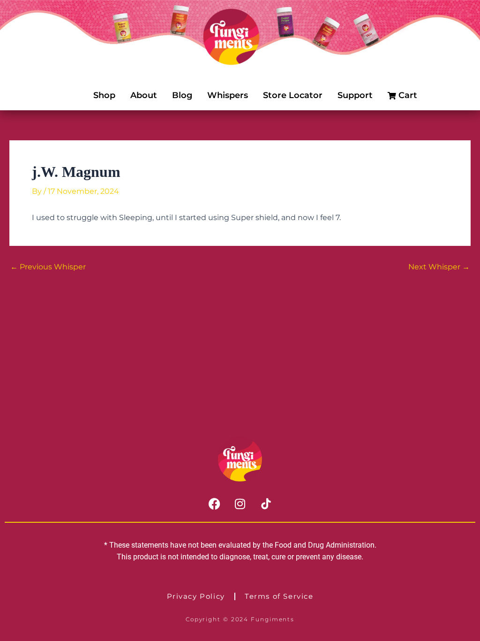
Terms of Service (279, 596)
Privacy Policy (196, 596)
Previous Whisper (48, 267)
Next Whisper (439, 267)
